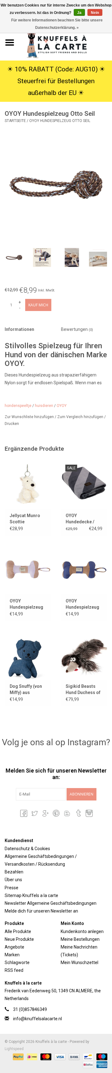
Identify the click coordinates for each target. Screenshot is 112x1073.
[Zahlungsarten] (18, 1056)
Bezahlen (14, 871)
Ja (79, 13)
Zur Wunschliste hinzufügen (30, 417)
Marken (12, 954)
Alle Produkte (18, 931)
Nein (95, 13)
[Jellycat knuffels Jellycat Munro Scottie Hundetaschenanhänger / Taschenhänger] (28, 484)
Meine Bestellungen (80, 939)
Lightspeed (14, 1049)
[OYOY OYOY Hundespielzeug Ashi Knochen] (28, 569)
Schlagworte (17, 962)
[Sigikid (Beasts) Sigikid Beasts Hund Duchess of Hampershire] (84, 655)
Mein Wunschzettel (79, 962)
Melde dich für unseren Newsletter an (41, 910)
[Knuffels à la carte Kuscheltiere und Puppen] (65, 42)
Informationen (19, 329)
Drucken (12, 424)
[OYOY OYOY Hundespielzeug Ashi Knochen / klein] (84, 569)
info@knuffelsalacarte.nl (37, 1018)
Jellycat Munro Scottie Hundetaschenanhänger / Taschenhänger (28, 519)
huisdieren (44, 406)
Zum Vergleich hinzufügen (80, 417)
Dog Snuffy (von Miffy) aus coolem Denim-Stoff (26, 690)
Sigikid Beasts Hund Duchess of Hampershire (83, 690)
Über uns (13, 879)
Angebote (14, 947)
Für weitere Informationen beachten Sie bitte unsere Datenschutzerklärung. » (57, 24)
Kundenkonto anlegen (82, 931)
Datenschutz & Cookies (27, 848)
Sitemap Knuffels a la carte (31, 895)
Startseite (15, 121)
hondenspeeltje (18, 406)
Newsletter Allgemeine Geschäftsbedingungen (50, 903)
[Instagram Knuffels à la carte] (89, 813)
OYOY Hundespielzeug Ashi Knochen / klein (82, 604)
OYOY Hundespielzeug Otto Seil (59, 121)
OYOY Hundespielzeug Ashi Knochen (26, 604)
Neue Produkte (19, 939)
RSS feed (14, 970)
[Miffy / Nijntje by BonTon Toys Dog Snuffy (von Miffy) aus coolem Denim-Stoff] (28, 655)
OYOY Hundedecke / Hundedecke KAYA (80, 519)
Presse (11, 887)
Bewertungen (77, 329)
